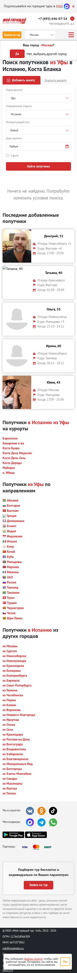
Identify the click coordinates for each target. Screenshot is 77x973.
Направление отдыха (19, 106)
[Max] (67, 6)
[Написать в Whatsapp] (53, 822)
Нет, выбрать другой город (47, 54)
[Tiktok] (53, 811)
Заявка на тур (12, 35)
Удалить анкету (55, 80)
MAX (59, 6)
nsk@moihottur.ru (13, 948)
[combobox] (38, 130)
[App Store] (36, 835)
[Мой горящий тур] (15, 20)
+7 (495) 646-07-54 (52, 18)
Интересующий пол (18, 122)
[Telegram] (41, 822)
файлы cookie (33, 959)
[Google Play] (13, 835)
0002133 (8, 970)
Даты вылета (13, 138)
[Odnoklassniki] (41, 811)
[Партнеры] (38, 847)
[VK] (30, 811)
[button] (38, 146)
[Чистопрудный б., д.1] (73, 18)
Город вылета (14, 90)
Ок (65, 961)
